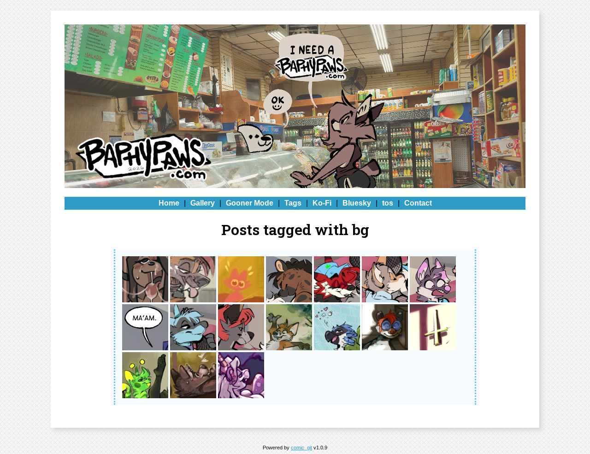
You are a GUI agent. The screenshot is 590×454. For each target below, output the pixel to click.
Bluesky (356, 203)
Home (169, 203)
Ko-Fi (322, 203)
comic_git (301, 447)
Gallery (202, 203)
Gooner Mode (249, 203)
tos (387, 203)
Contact (418, 203)
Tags (292, 203)
